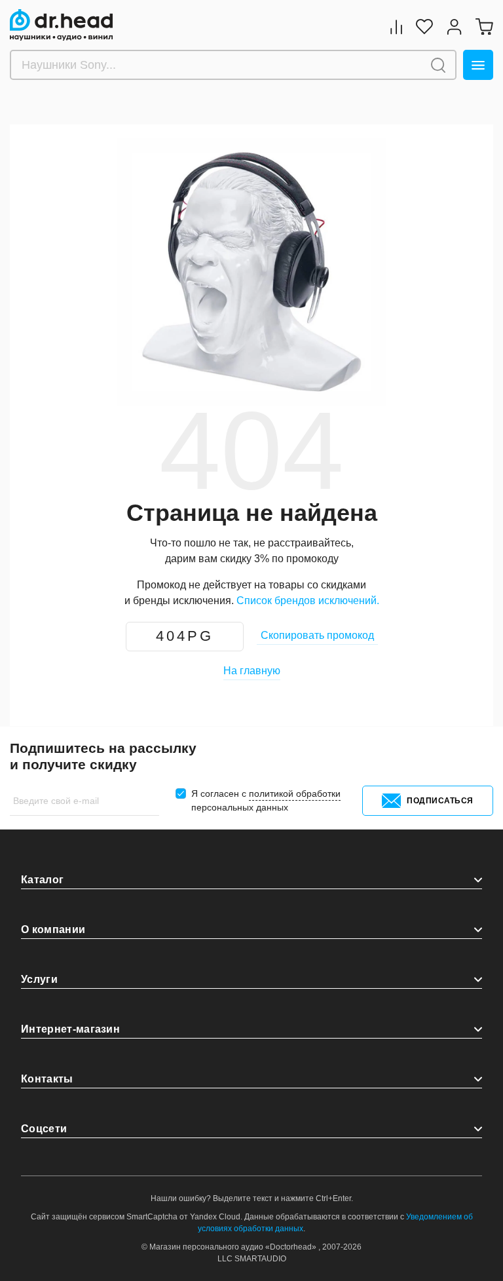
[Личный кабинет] (454, 26)
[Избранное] (424, 26)
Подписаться (440, 800)
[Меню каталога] (478, 65)
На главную (251, 670)
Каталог (42, 879)
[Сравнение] (396, 26)
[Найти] (438, 65)
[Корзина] (484, 26)
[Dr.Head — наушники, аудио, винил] (61, 25)
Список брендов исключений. (307, 600)
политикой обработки (295, 793)
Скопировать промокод (317, 635)
